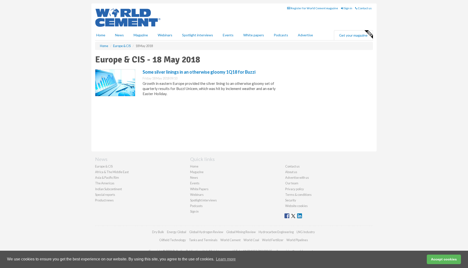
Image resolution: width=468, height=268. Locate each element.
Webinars (165, 35)
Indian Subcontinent (108, 189)
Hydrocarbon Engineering (276, 232)
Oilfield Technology (172, 240)
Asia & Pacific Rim (107, 177)
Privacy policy (294, 189)
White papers (253, 35)
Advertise (305, 35)
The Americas (104, 183)
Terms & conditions (298, 195)
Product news (104, 200)
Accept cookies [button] (444, 259)
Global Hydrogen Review (206, 232)
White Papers (199, 189)
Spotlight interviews (197, 35)
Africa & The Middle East (112, 172)
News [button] (119, 35)
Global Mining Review (241, 232)
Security (290, 200)
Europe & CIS (104, 166)
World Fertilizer (272, 240)
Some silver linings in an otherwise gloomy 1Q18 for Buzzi (199, 72)
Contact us (364, 8)
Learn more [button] (226, 259)
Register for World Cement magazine (314, 8)
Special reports (105, 195)
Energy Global (176, 232)
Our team (291, 183)
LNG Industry (306, 232)
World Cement (230, 240)
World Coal (251, 240)
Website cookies (296, 206)
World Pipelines (297, 240)
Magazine (141, 35)
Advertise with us (297, 177)
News (194, 177)
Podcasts (281, 35)
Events (228, 35)
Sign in (347, 8)
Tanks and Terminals (203, 240)
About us (291, 172)
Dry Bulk (158, 232)
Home (100, 35)
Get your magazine (353, 35)
